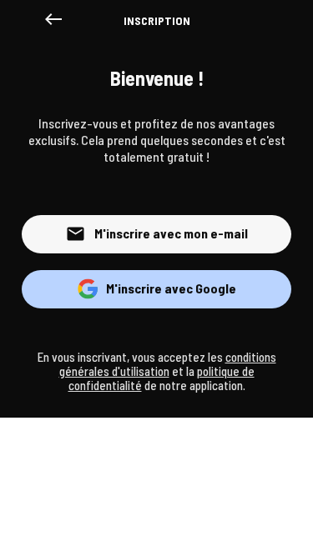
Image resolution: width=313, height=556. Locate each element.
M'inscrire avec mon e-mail (171, 233)
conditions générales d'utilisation (167, 363)
